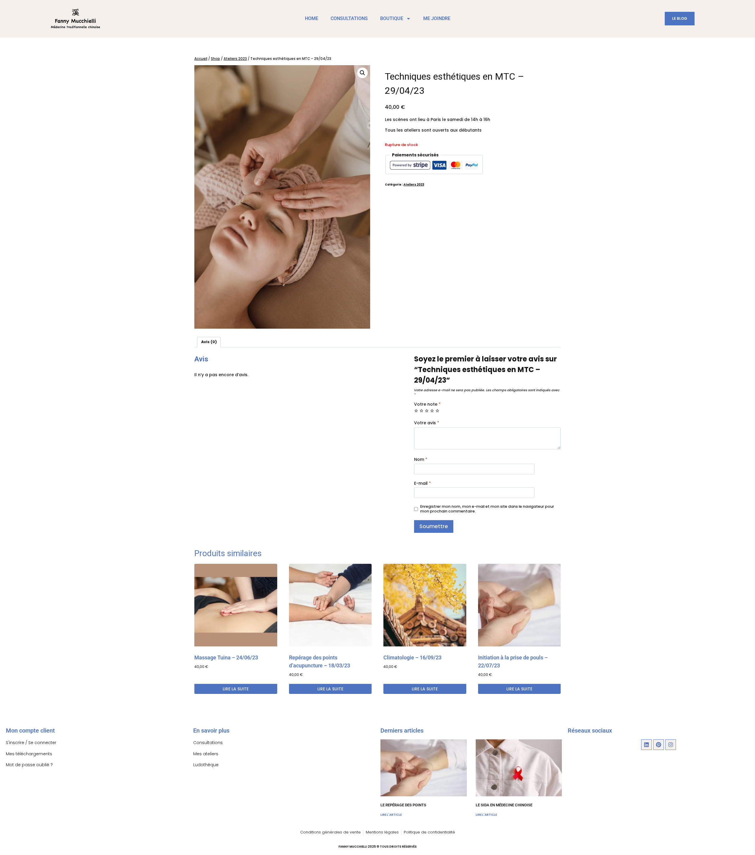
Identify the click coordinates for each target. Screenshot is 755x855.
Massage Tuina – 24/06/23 (226, 657)
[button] (362, 73)
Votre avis (426, 423)
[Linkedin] (646, 744)
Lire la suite (236, 689)
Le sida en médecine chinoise (504, 805)
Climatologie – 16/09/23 (412, 657)
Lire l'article (391, 815)
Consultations (349, 18)
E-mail (422, 483)
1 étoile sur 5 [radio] (416, 411)
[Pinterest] (658, 744)
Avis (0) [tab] (209, 341)
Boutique (391, 18)
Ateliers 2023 (413, 184)
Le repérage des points (403, 805)
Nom (420, 459)
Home (311, 18)
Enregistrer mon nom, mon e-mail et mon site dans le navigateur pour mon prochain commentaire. (487, 509)
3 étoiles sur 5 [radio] (427, 411)
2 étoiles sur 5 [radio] (421, 411)
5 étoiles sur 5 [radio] (437, 411)
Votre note (427, 404)
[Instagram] (670, 744)
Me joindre (436, 18)
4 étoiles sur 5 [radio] (432, 411)
